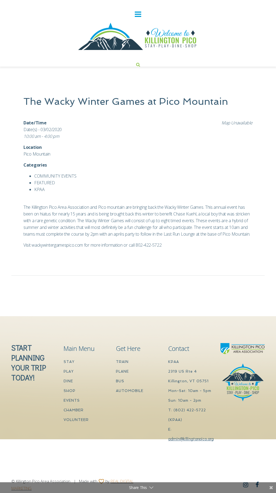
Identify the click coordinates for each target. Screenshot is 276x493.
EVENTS (72, 400)
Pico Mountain (36, 154)
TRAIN (122, 362)
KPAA (39, 189)
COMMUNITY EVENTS (55, 176)
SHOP (69, 391)
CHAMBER (74, 410)
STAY (69, 362)
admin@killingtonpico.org (191, 438)
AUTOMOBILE (129, 391)
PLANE (122, 371)
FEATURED (44, 183)
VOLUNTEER (76, 420)
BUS (120, 381)
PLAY (69, 371)
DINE (68, 381)
